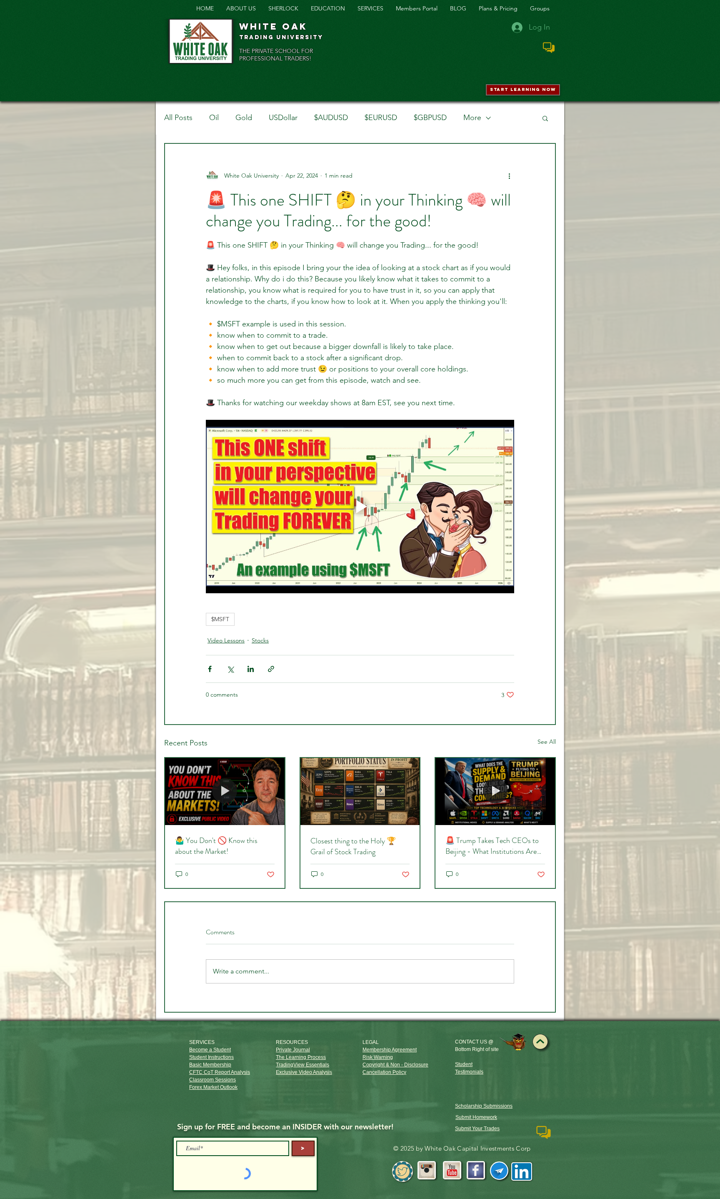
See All (547, 741)
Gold (243, 117)
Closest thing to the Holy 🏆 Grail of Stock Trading (353, 846)
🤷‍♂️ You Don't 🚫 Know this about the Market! (216, 846)
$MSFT (220, 619)
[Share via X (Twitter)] (230, 669)
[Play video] (360, 506)
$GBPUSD (430, 117)
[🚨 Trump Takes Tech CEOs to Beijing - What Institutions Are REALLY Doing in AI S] (495, 791)
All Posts (178, 117)
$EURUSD (381, 117)
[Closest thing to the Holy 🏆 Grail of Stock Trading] (360, 791)
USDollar (283, 117)
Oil (214, 117)
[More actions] (509, 176)
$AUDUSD (331, 117)
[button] (545, 118)
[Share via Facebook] (210, 669)
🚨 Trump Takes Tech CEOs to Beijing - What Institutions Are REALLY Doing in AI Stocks (492, 846)
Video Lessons (226, 640)
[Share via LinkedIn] (251, 669)
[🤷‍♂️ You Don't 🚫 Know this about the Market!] (225, 791)
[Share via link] (271, 669)
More (472, 117)
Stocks (260, 640)
